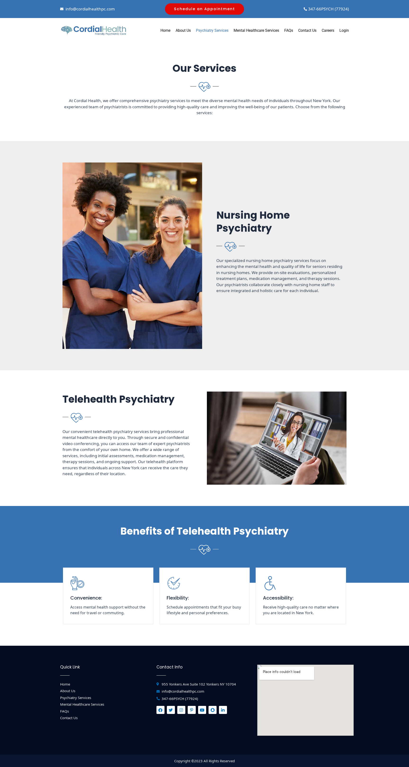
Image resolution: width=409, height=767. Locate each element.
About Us (183, 30)
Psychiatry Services (212, 30)
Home (165, 30)
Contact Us (307, 30)
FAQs (288, 30)
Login (344, 30)
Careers (328, 30)
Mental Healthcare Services (256, 30)
